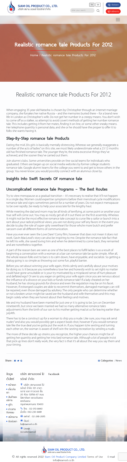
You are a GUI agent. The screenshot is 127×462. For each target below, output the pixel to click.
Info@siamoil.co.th (63, 460)
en (98, 4)
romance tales (97, 306)
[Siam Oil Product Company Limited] (32, 7)
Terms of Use (95, 456)
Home (34, 55)
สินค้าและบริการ (11, 398)
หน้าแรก (12, 385)
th (92, 4)
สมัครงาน (115, 11)
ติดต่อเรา (115, 4)
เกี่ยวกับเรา (11, 390)
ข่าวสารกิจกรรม (11, 410)
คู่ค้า (10, 404)
